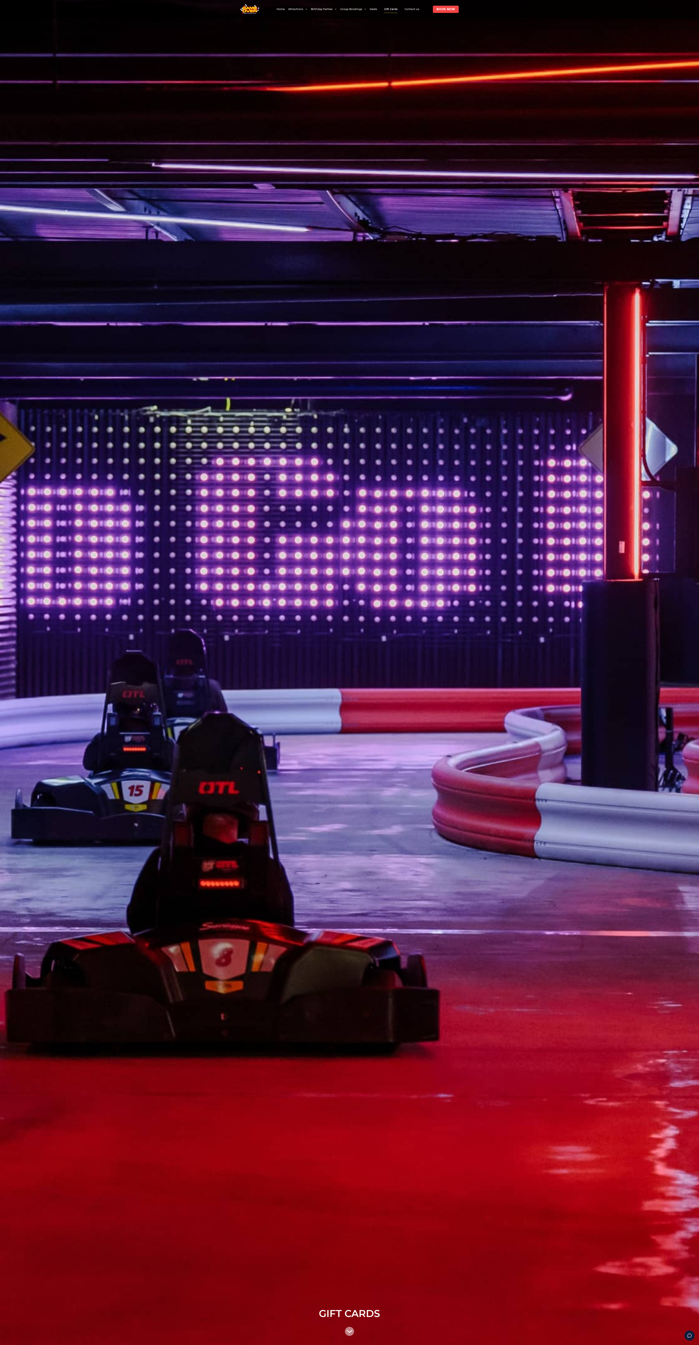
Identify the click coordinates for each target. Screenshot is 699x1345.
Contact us (411, 9)
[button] (297, 9)
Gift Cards (391, 9)
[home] (249, 9)
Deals (373, 9)
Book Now (446, 9)
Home (281, 9)
